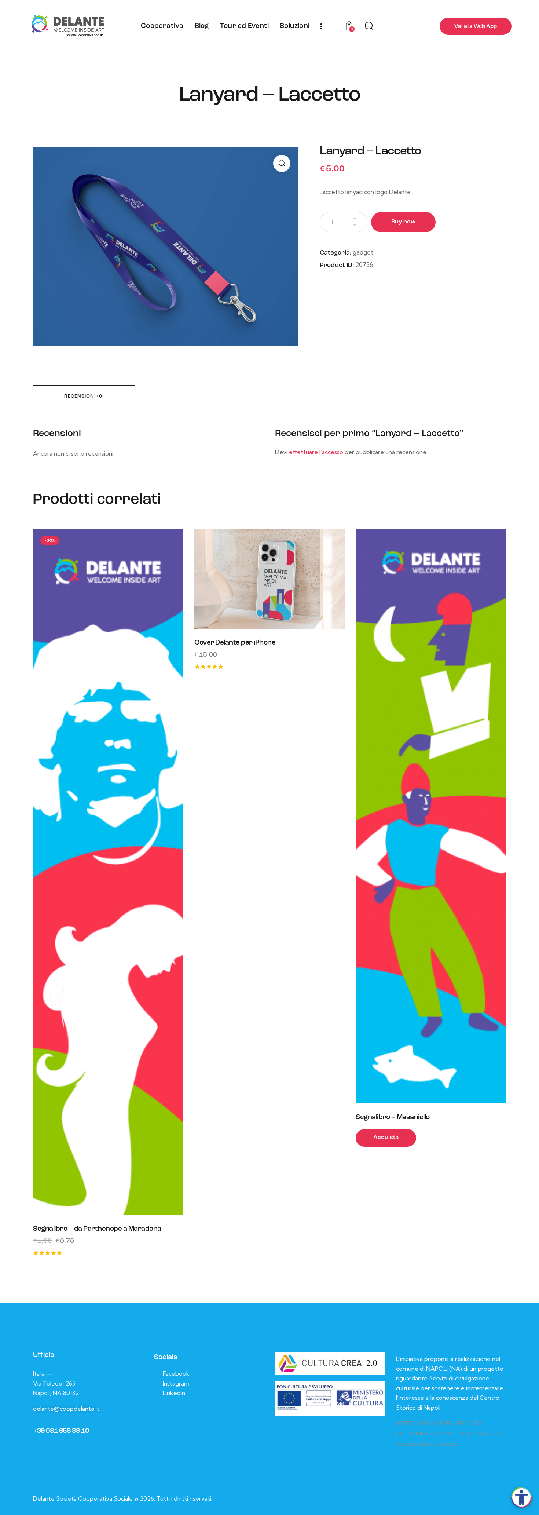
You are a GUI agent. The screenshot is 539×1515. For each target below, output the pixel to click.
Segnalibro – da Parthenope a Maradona (97, 1229)
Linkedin (174, 1393)
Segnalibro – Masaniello (393, 1117)
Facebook (176, 1373)
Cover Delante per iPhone (234, 642)
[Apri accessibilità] (521, 1497)
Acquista (386, 1137)
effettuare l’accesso (316, 452)
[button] (281, 163)
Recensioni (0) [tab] (84, 396)
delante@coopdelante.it (66, 1408)
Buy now (403, 222)
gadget (363, 252)
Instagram (176, 1383)
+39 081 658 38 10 (61, 1431)
